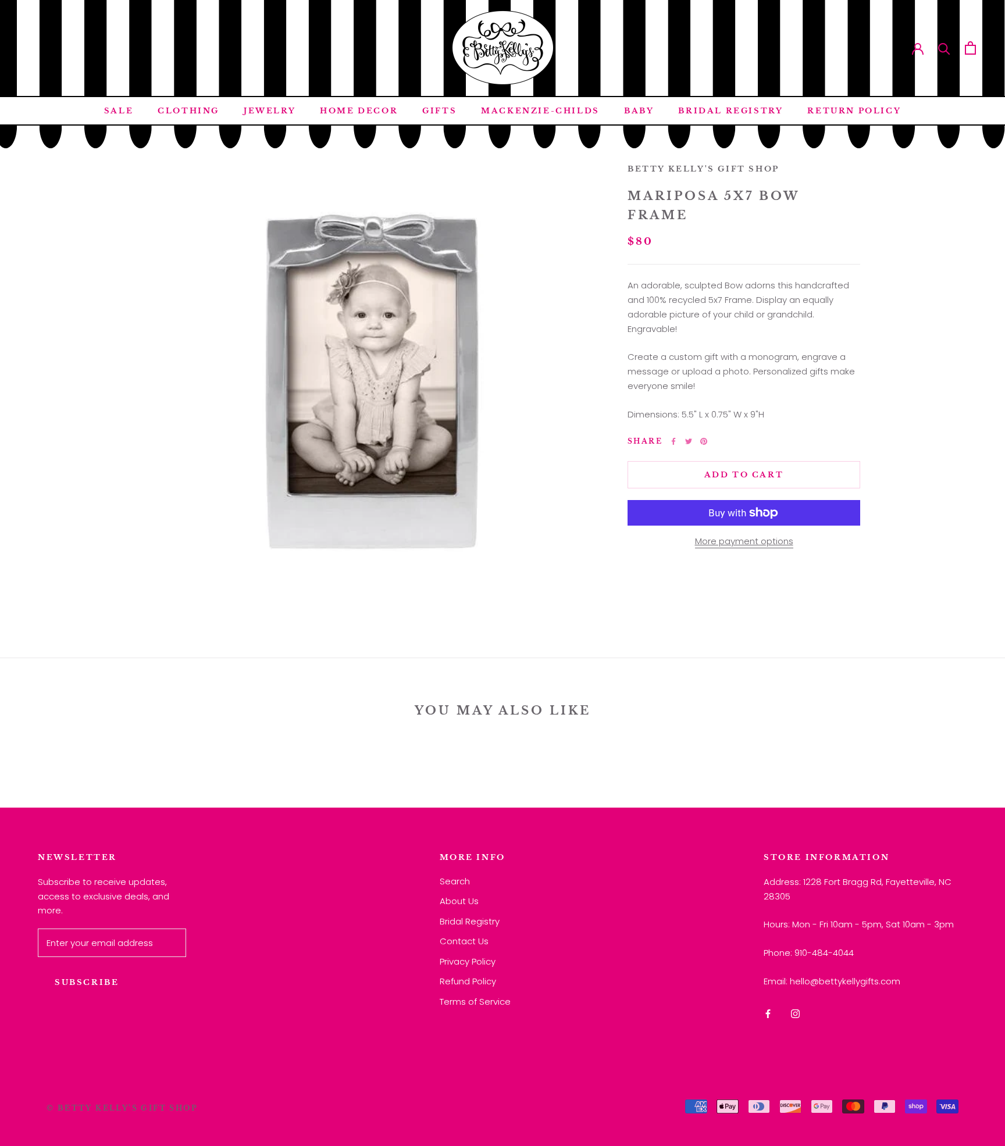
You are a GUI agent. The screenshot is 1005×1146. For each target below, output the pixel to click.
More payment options (744, 541)
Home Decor (359, 111)
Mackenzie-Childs (540, 111)
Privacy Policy (468, 961)
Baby (639, 111)
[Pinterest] (703, 441)
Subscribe (87, 982)
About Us (459, 901)
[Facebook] (673, 441)
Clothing (188, 111)
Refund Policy (468, 981)
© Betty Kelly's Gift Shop (122, 1108)
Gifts (439, 111)
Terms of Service (475, 1001)
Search (455, 881)
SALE (118, 111)
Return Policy (854, 111)
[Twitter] (688, 441)
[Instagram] (795, 1013)
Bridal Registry (730, 111)
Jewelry (269, 111)
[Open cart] (970, 48)
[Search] (944, 48)
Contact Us (464, 941)
